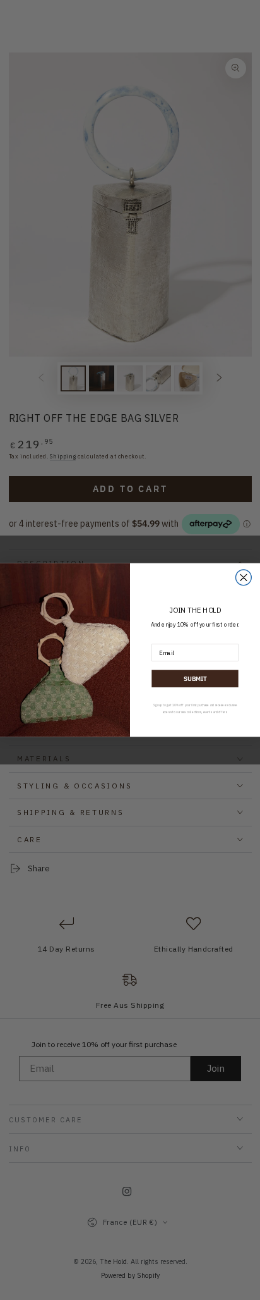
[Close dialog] (244, 578)
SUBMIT (195, 678)
